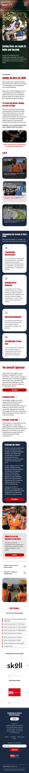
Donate (14, 555)
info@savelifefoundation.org (9, 766)
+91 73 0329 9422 (14, 732)
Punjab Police (8, 646)
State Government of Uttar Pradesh (15, 627)
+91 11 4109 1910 (10, 727)
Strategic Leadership (10, 419)
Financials (12, 736)
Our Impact (14, 499)
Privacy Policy (20, 736)
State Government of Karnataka (14, 643)
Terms (14, 738)
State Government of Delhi (12, 640)
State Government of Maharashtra (14, 630)
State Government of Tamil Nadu (14, 624)
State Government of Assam (13, 633)
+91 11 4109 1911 (19, 725)
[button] (28, 665)
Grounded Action (8, 397)
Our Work (14, 390)
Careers (7, 736)
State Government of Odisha (13, 637)
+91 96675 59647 (10, 729)
